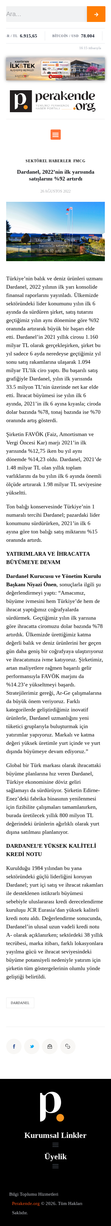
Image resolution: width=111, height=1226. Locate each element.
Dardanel (20, 1003)
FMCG (79, 161)
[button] (56, 134)
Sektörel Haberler (48, 161)
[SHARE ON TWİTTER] (31, 1046)
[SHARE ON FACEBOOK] (14, 1046)
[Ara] (96, 14)
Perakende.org (26, 1203)
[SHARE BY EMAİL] (49, 1046)
